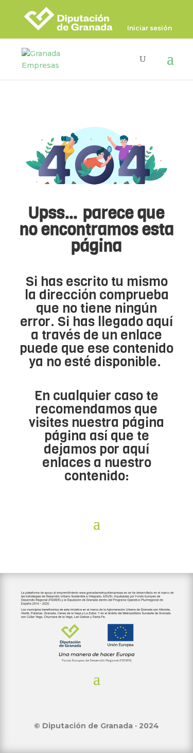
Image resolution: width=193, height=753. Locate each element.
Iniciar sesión (149, 28)
